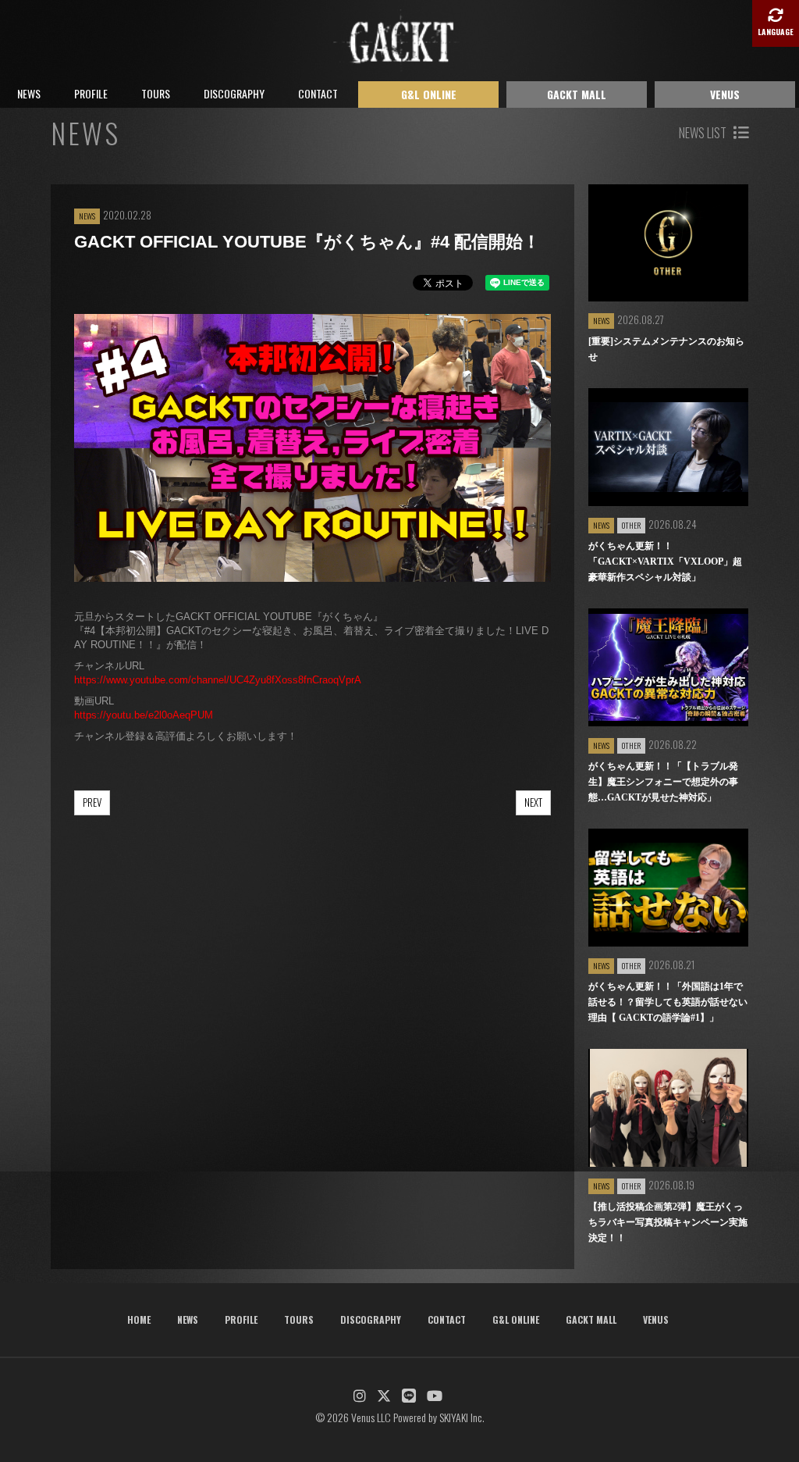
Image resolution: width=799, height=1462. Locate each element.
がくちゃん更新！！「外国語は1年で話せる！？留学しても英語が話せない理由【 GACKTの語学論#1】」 (668, 1002)
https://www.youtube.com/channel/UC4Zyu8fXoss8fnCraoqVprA (217, 680)
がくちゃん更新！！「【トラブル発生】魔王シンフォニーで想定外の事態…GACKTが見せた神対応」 (663, 782)
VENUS (725, 94)
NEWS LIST (704, 132)
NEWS (29, 93)
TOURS (155, 93)
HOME (139, 1319)
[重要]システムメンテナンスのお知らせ (666, 349)
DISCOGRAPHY (234, 93)
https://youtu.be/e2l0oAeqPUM (143, 715)
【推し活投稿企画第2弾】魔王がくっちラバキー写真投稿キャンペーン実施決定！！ (668, 1222)
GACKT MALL (576, 94)
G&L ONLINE (428, 94)
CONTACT (318, 93)
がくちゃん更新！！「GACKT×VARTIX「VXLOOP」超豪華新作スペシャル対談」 (665, 561)
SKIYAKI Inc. (462, 1417)
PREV (92, 802)
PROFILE (91, 93)
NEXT (533, 802)
